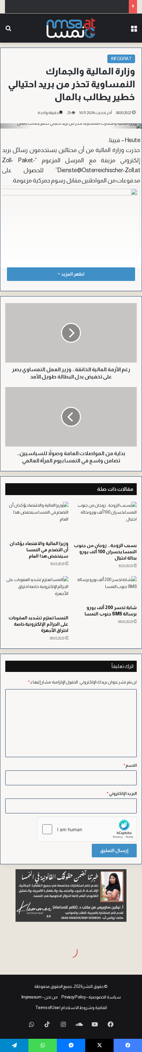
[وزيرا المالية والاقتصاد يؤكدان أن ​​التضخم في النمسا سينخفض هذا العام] (36, 519)
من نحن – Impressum (39, 996)
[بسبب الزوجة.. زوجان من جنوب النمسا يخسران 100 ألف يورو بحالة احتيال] (105, 520)
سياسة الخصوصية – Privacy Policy (91, 996)
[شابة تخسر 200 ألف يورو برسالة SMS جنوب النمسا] (105, 588)
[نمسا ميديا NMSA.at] (71, 28)
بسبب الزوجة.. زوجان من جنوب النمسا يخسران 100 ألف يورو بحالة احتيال (105, 552)
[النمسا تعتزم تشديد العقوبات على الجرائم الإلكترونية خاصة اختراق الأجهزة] (36, 593)
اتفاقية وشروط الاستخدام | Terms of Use (71, 1007)
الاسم (130, 765)
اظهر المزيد (72, 274)
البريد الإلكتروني (122, 793)
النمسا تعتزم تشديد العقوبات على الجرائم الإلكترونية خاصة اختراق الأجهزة (39, 624)
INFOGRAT (121, 58)
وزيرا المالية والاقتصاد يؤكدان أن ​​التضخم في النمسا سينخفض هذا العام (39, 550)
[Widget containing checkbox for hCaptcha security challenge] (87, 829)
